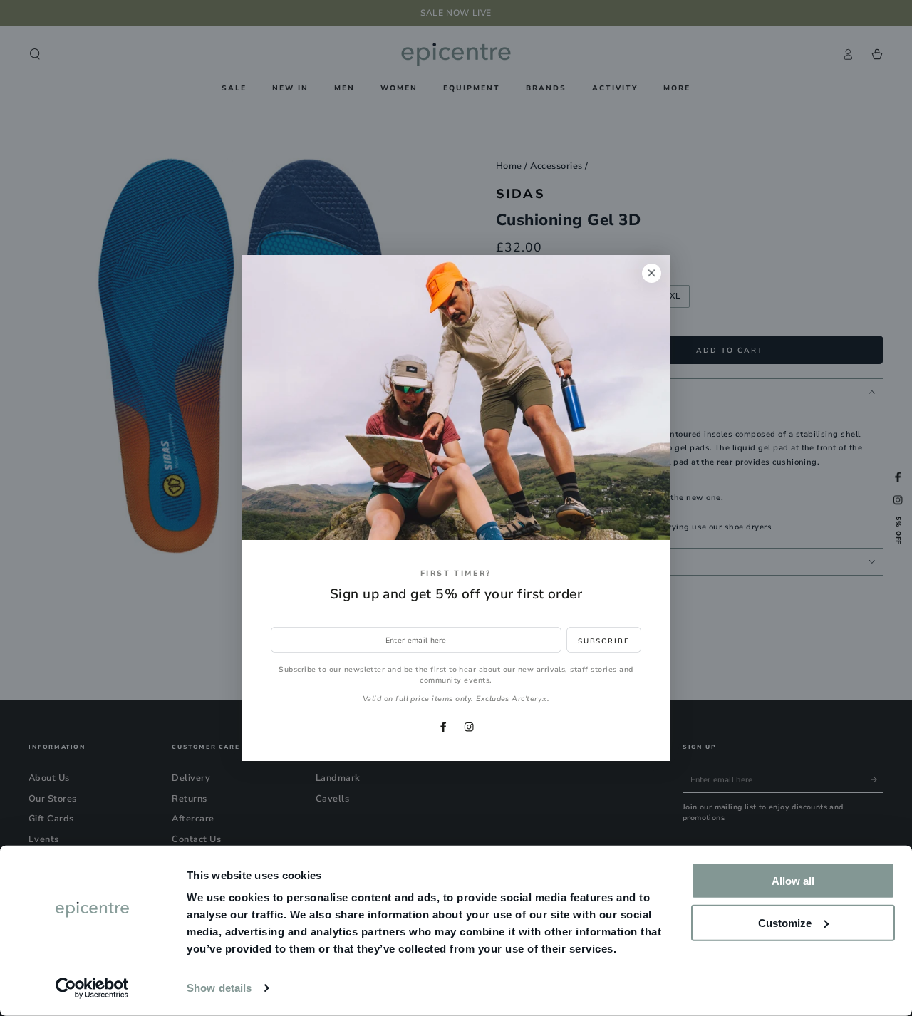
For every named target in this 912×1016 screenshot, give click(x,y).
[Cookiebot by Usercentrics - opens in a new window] (92, 988)
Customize (785, 922)
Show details (219, 988)
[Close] (651, 273)
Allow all (793, 881)
